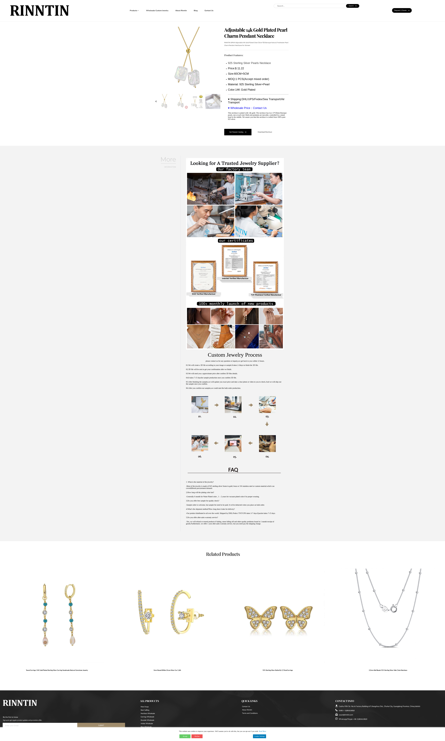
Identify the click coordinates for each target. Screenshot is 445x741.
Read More (262, 731)
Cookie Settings (259, 736)
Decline (197, 736)
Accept (185, 736)
